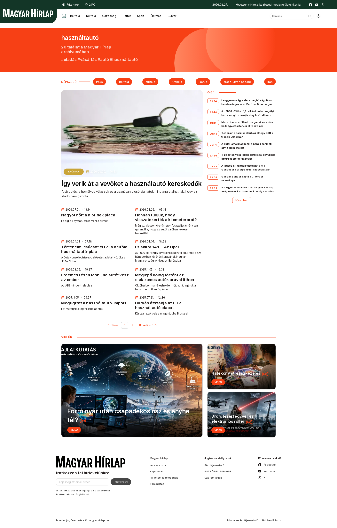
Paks (99, 81)
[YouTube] (316, 4)
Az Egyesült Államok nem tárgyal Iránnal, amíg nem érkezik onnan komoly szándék (247, 189)
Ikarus (203, 81)
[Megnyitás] (64, 16)
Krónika (177, 81)
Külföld (91, 16)
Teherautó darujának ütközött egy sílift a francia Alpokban (247, 134)
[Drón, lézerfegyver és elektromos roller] (242, 414)
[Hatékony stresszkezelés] (242, 366)
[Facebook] (310, 4)
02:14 (213, 101)
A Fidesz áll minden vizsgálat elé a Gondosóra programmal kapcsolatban (245, 167)
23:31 (213, 177)
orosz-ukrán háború (237, 81)
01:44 (213, 111)
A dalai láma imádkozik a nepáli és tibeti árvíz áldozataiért (246, 145)
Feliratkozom (121, 481)
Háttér (126, 16)
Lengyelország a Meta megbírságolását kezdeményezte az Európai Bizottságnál (247, 102)
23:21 (213, 188)
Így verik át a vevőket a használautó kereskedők (132, 183)
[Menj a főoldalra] (28, 13)
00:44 (213, 133)
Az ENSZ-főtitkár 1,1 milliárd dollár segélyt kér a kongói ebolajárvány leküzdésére (247, 113)
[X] (323, 4)
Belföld (75, 16)
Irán (270, 81)
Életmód (156, 16)
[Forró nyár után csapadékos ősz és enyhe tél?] (131, 390)
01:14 (213, 122)
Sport (140, 16)
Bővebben (241, 200)
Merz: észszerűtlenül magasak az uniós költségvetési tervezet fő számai (247, 123)
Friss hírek (73, 4)
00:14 (213, 144)
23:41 (213, 166)
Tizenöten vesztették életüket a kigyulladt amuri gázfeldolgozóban (248, 156)
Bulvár (172, 16)
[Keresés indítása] (309, 16)
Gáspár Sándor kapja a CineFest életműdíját (242, 178)
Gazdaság (109, 16)
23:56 (213, 155)
